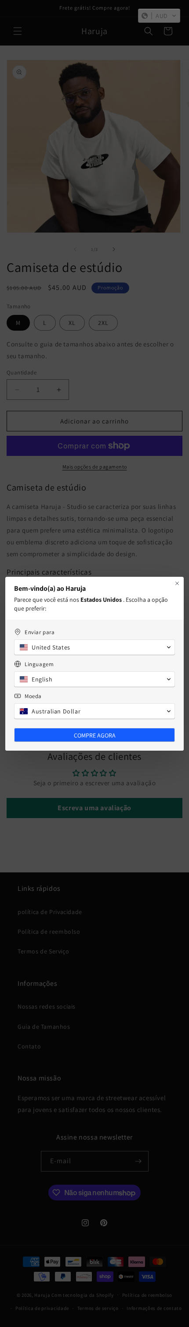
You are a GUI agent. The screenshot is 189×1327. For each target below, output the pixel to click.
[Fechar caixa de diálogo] (177, 583)
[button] (159, 16)
